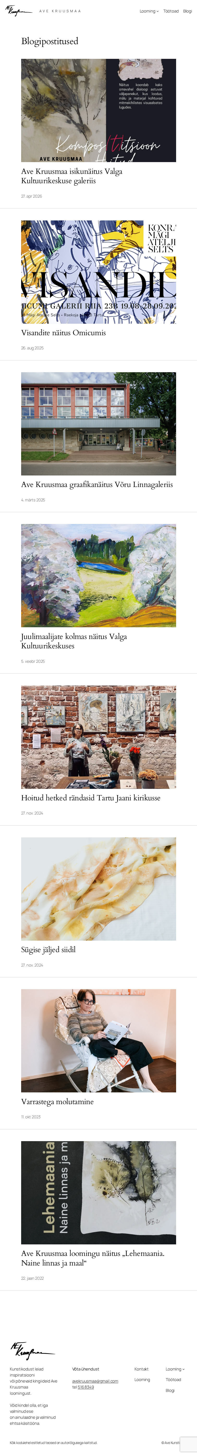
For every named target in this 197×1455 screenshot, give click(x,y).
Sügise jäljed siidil (48, 950)
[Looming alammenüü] (157, 11)
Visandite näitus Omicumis (63, 333)
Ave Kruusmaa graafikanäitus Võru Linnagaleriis (97, 485)
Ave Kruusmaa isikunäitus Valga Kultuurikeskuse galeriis (72, 176)
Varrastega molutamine (57, 1102)
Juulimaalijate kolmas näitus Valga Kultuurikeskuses (74, 641)
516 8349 (86, 1387)
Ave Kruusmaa (60, 11)
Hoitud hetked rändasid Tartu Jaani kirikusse (91, 798)
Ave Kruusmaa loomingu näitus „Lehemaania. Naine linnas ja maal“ (93, 1258)
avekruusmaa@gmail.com (95, 1381)
